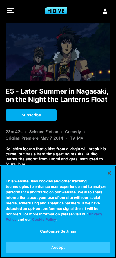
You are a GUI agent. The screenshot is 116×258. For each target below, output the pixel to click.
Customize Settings (58, 231)
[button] (10, 11)
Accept (58, 247)
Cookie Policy (44, 219)
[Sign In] (105, 11)
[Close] (109, 173)
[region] (58, 211)
